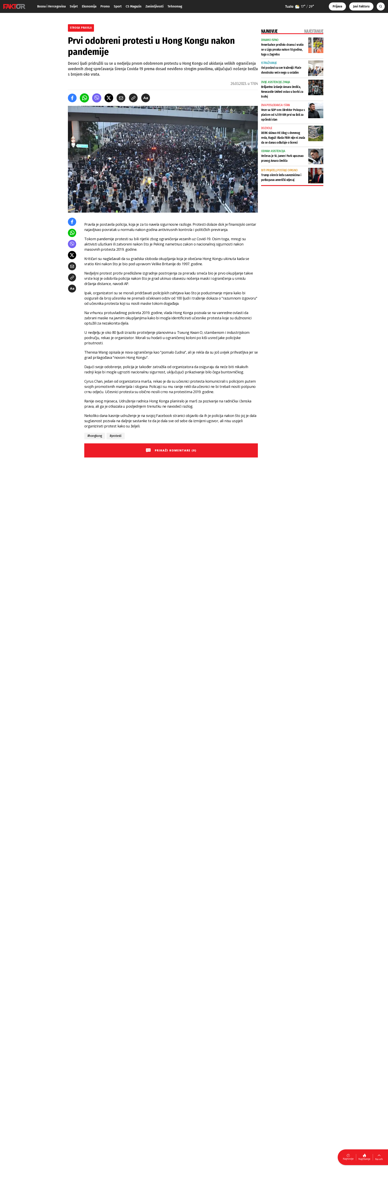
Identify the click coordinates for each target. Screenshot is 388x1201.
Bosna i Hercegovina (51, 6)
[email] (120, 97)
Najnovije (348, 1158)
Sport (118, 6)
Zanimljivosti (154, 6)
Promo (105, 6)
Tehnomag (175, 6)
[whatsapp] (84, 97)
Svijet (74, 6)
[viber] (96, 97)
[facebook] (72, 98)
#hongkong (95, 436)
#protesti (115, 436)
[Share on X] (108, 98)
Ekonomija (89, 6)
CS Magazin (133, 6)
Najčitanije (364, 1159)
